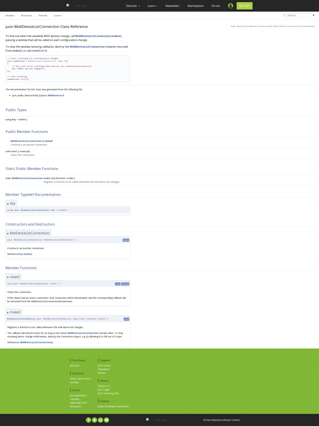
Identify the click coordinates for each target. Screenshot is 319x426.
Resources (75, 406)
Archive (102, 372)
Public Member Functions (254, 26)
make (47, 178)
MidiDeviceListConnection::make (45, 61)
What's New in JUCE (80, 378)
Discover (131, 6)
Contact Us (104, 385)
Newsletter (172, 6)
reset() (36, 50)
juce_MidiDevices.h (53, 95)
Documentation (78, 395)
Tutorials (74, 399)
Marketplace (196, 6)
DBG (13, 69)
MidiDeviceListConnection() (36, 342)
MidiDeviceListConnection (87, 46)
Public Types (236, 26)
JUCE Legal (103, 389)
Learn (151, 6)
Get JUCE (244, 5)
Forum (216, 6)
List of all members (306, 26)
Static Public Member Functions (282, 26)
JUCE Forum (104, 365)
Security (74, 382)
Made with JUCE (78, 402)
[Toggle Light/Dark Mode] (313, 15)
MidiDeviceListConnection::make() (98, 36)
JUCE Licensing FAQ (108, 393)
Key (14, 119)
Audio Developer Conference (113, 406)
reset (23, 79)
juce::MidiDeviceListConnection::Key (34, 210)
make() (17, 50)
